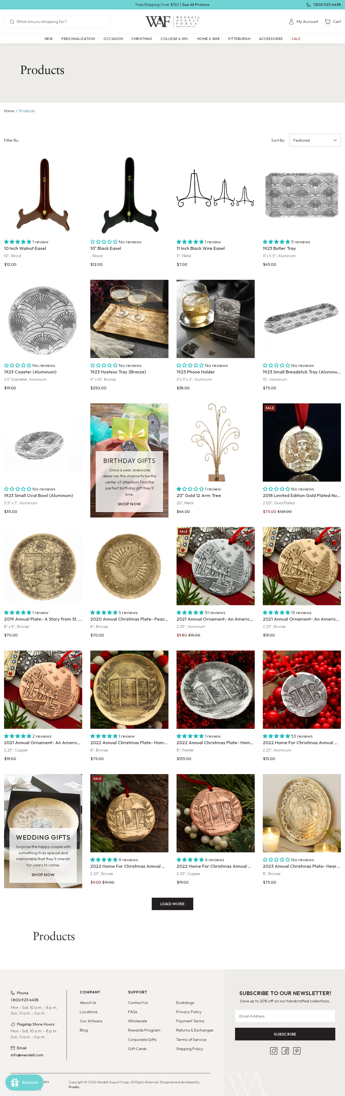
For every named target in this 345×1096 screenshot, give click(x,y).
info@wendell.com (27, 1054)
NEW (49, 38)
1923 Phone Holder (196, 372)
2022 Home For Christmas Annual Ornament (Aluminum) (302, 742)
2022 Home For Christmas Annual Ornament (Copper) (216, 866)
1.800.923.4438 (327, 4)
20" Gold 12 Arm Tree (199, 495)
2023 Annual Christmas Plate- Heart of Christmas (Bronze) (302, 866)
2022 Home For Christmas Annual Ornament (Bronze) (129, 866)
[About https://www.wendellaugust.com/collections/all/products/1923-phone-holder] (216, 319)
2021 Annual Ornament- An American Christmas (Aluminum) (216, 619)
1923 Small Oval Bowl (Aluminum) (38, 495)
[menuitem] (303, 21)
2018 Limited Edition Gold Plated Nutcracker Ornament (302, 495)
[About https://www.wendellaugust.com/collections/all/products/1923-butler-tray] (302, 195)
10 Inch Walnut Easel (25, 248)
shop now (129, 503)
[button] (78, 38)
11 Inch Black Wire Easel (201, 248)
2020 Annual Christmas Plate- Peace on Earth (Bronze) (129, 619)
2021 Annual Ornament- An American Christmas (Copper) (43, 742)
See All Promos (195, 4)
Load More (172, 903)
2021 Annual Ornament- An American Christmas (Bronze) (302, 619)
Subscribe (285, 1034)
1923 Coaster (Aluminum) (30, 372)
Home (9, 110)
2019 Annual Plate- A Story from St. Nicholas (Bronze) (43, 619)
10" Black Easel (105, 248)
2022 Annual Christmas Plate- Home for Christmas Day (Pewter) (216, 742)
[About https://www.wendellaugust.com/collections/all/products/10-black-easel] (129, 195)
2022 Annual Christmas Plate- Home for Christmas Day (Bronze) (129, 742)
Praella (74, 1087)
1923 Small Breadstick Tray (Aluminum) (302, 372)
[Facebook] (285, 1050)
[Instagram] (273, 1050)
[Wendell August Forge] (172, 22)
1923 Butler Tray (279, 248)
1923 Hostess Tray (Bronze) (118, 372)
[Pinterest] (297, 1050)
